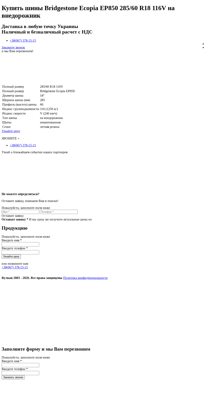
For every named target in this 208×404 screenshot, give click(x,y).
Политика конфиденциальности (85, 278)
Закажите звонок (13, 47)
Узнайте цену (11, 131)
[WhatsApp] (32, 340)
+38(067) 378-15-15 (23, 40)
